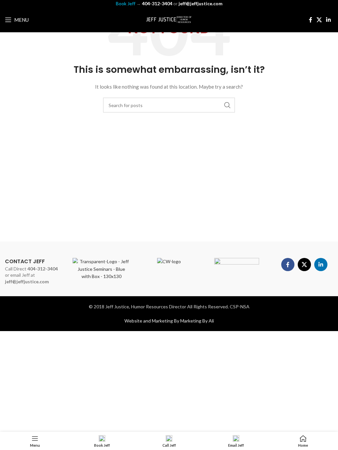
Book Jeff (125, 3)
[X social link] (319, 20)
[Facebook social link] (310, 20)
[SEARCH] (227, 105)
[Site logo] (169, 19)
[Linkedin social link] (328, 20)
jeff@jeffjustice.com (27, 281)
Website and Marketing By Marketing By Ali (169, 320)
